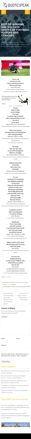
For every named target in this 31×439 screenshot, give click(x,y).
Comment (4, 317)
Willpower (26, 287)
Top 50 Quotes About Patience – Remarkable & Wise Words (22, 296)
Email (18, 338)
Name (3, 338)
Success (19, 287)
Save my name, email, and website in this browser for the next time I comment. (14, 355)
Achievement (6, 287)
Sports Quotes (16, 282)
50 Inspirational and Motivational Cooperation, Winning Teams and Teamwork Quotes (8, 299)
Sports (13, 287)
